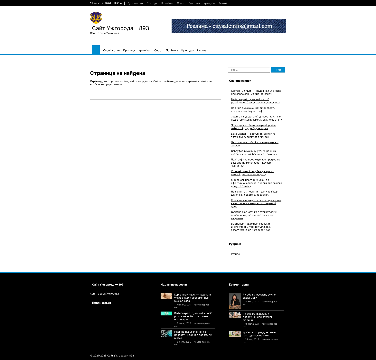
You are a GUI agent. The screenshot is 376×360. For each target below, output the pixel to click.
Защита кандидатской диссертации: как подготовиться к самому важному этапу (256, 118)
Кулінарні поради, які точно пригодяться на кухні (260, 334)
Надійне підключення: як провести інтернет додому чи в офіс (253, 109)
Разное (223, 3)
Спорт (181, 3)
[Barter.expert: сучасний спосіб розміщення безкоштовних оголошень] (166, 313)
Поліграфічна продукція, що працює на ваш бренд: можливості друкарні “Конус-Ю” (255, 162)
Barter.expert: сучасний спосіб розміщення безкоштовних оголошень (255, 101)
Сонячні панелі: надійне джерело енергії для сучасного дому (252, 173)
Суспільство (135, 3)
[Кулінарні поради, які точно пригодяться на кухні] (235, 334)
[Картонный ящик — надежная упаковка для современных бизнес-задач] (166, 296)
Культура (209, 3)
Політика (194, 3)
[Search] (216, 95)
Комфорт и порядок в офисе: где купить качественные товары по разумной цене (256, 203)
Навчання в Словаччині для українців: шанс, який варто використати (254, 193)
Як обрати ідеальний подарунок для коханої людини (257, 316)
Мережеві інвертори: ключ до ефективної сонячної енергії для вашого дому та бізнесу (256, 183)
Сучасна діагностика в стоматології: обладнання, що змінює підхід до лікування (254, 215)
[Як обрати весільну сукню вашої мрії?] (235, 301)
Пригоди (152, 3)
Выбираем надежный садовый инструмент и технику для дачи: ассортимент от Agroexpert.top (251, 226)
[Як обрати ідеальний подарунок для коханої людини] (235, 315)
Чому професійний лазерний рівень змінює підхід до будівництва (253, 127)
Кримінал (167, 3)
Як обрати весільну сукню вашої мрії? (259, 296)
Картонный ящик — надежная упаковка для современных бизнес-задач (256, 92)
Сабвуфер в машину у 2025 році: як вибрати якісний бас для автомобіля (254, 152)
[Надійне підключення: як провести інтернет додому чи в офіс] (166, 333)
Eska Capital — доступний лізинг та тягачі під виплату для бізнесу (253, 135)
